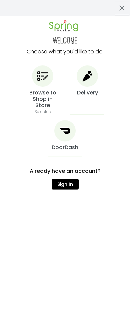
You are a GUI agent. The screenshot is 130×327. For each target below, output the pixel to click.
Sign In (65, 184)
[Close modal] (122, 8)
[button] (42, 90)
